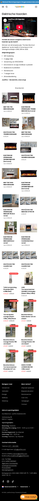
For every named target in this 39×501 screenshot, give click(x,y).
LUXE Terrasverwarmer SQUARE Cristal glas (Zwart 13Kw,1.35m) (28, 290)
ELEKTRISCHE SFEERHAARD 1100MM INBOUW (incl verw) (9, 158)
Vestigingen (25, 401)
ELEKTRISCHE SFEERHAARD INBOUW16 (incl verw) (8, 240)
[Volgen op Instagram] (8, 481)
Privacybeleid (6, 468)
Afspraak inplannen (27, 388)
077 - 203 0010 (13, 446)
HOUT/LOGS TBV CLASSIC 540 (27, 265)
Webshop (5, 401)
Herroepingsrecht (7, 470)
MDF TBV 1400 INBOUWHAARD (8, 184)
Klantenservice (26, 394)
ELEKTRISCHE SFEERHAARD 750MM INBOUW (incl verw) (28, 109)
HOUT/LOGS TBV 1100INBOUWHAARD (28, 156)
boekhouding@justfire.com (20, 456)
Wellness (5, 398)
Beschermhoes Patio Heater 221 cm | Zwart (28, 317)
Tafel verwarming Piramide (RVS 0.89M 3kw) (9, 289)
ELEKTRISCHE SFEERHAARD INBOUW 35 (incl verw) (9, 213)
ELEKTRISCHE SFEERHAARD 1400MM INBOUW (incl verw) (27, 186)
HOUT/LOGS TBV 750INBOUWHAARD (10, 133)
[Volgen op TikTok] (13, 481)
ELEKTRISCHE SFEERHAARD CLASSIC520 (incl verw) (27, 240)
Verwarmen (6, 388)
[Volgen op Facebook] (3, 481)
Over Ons (24, 398)
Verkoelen (5, 391)
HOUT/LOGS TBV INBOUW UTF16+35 (27, 211)
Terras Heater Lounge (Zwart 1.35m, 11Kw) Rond (9, 317)
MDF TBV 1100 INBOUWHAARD (26, 133)
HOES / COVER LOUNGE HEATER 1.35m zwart (27, 367)
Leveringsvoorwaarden (9, 466)
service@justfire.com (20, 454)
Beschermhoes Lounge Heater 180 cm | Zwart (10, 342)
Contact (24, 404)
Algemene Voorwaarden (10, 463)
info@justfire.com (20, 449)
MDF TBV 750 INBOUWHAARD (8, 108)
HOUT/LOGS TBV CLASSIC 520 (9, 265)
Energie (4, 394)
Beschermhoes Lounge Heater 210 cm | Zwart (28, 342)
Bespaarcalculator (27, 391)
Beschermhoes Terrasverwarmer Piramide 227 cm (10, 367)
